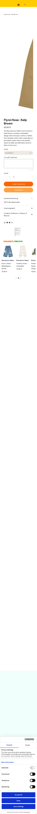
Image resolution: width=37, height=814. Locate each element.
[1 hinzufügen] (14, 113)
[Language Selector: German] (25, 4)
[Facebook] (7, 159)
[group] (18, 196)
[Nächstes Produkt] (33, 187)
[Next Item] (30, 33)
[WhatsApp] (5, 159)
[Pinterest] (10, 159)
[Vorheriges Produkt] (4, 187)
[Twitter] (12, 159)
